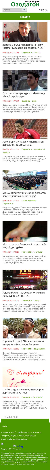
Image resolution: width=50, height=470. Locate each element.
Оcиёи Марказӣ (29, 200)
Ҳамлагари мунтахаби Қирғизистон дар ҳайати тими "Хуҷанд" (23, 143)
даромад (43, 9)
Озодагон (17, 449)
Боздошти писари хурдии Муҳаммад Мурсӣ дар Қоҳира (24, 95)
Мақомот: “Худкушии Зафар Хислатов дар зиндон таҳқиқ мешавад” (24, 194)
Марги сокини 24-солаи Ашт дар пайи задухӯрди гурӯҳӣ (24, 246)
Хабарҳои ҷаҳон (29, 101)
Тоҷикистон (27, 52)
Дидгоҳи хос (39, 348)
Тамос (5, 426)
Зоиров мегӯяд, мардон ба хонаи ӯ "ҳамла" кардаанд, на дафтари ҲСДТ (23, 46)
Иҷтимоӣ (38, 252)
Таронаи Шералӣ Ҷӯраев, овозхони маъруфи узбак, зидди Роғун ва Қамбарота (23, 344)
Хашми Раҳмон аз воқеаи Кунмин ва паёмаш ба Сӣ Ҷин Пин (24, 294)
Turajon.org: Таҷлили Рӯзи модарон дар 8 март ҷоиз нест (23, 391)
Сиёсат (37, 52)
